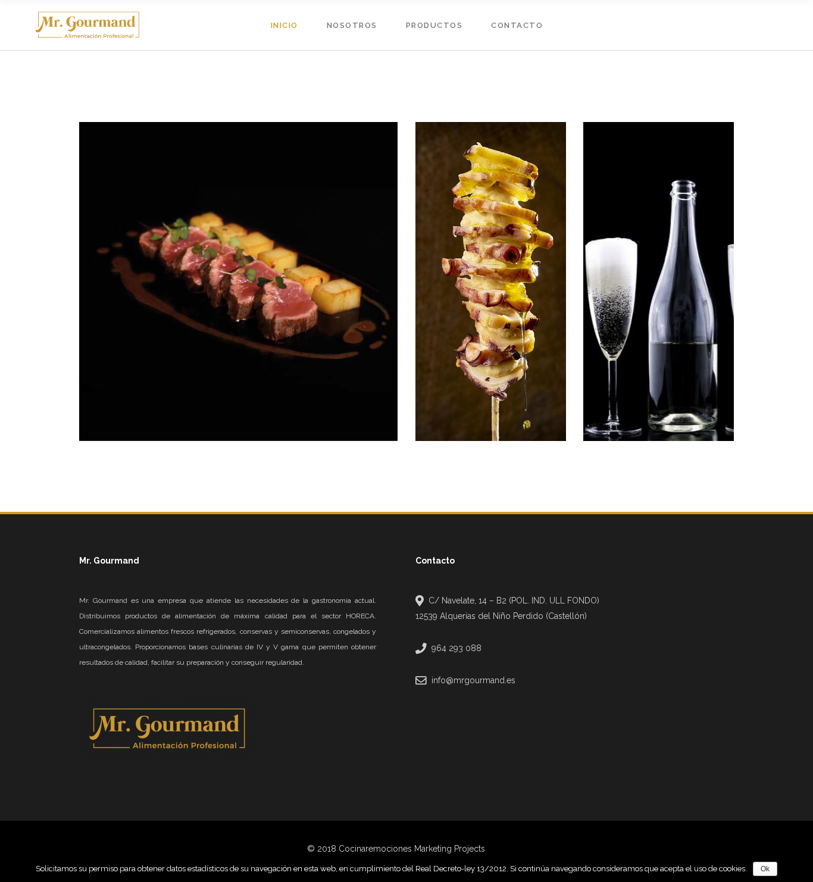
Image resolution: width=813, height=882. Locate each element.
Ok (765, 869)
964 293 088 (456, 648)
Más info (117, 420)
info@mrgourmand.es (473, 680)
